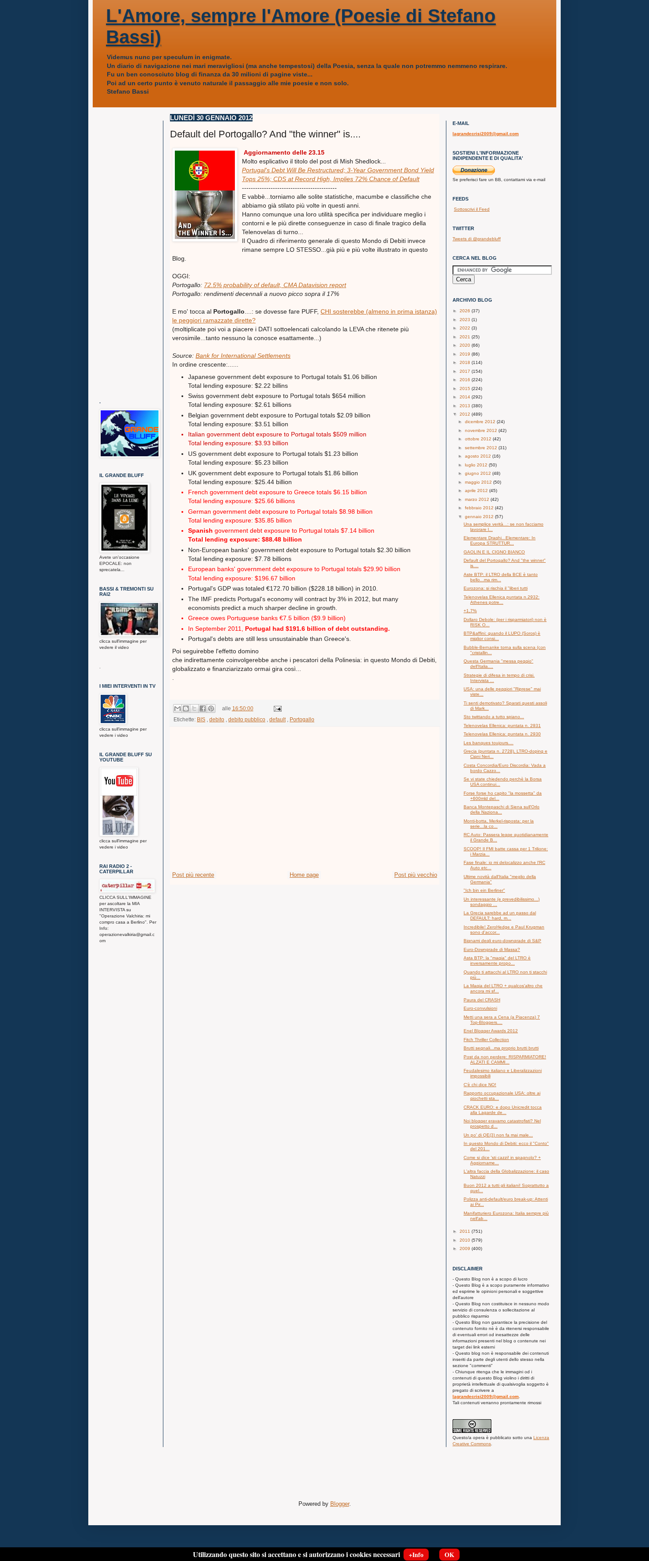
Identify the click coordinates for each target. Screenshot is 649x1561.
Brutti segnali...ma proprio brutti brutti (501, 1048)
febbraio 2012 (480, 507)
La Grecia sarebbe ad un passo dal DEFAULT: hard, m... (500, 915)
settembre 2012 (481, 447)
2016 (466, 379)
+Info (416, 1554)
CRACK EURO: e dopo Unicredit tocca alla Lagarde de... (503, 1110)
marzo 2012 (478, 499)
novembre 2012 (481, 430)
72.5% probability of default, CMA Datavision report (275, 284)
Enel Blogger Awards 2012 (491, 1030)
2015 (466, 388)
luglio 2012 (477, 464)
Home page (304, 874)
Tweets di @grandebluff (477, 238)
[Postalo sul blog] (185, 708)
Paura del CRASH (482, 999)
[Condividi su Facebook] (202, 708)
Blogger (339, 1503)
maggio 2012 (479, 482)
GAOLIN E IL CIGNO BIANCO (494, 551)
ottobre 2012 (479, 438)
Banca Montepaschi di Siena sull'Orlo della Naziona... (502, 809)
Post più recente (193, 874)
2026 (466, 310)
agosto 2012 (478, 456)
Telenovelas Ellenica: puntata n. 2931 (502, 725)
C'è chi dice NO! (480, 1084)
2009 (466, 1248)
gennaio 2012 (480, 516)
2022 (466, 328)
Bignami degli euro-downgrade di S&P (502, 940)
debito (216, 719)
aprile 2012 (477, 490)
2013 (466, 405)
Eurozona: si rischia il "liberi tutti (496, 588)
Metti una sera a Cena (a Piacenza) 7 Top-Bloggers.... (502, 1020)
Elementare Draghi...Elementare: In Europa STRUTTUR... (500, 540)
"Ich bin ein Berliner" (484, 890)
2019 (466, 354)
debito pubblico (246, 719)
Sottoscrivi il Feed (472, 209)
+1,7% (470, 610)
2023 (466, 319)
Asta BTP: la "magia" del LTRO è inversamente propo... (497, 960)
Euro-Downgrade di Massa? (492, 949)
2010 (466, 1240)
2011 (466, 1231)
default (277, 719)
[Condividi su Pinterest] (211, 708)
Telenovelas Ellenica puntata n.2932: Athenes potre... (502, 600)
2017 (466, 371)
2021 (466, 336)
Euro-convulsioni (480, 1008)
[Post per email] (276, 708)
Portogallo (302, 719)
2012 (466, 414)
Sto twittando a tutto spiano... (494, 716)
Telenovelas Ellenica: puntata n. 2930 (502, 733)
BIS (201, 719)
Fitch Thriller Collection (486, 1039)
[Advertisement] (304, 804)
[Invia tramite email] (177, 708)
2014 (466, 396)
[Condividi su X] (194, 708)
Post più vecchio (415, 874)
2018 (466, 362)
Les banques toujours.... (488, 742)
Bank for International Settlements (243, 355)
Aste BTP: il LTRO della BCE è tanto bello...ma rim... (501, 577)
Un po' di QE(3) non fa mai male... (498, 1135)
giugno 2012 (478, 473)
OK (449, 1554)
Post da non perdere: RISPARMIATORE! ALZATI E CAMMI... (505, 1059)
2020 (466, 345)
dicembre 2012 (481, 421)
